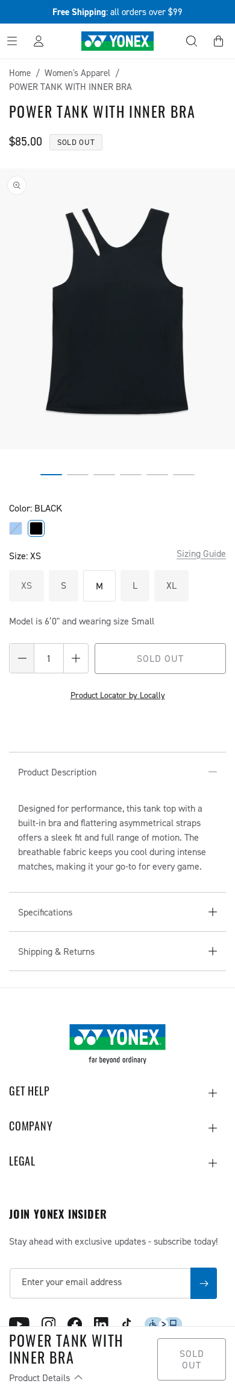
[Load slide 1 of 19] (51, 474)
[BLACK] (36, 528)
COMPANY (31, 1128)
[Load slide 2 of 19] (77, 474)
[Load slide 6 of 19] (184, 474)
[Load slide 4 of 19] (131, 474)
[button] (191, 41)
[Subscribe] (203, 1283)
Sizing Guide (201, 553)
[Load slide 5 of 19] (157, 474)
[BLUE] (15, 528)
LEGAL (22, 1163)
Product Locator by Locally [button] (117, 695)
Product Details (40, 1377)
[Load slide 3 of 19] (104, 474)
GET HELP (29, 1093)
